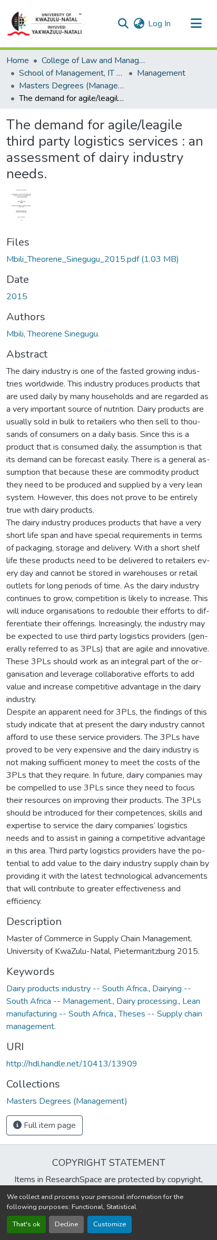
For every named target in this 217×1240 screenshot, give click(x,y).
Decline (66, 1224)
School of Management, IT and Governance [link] (71, 73)
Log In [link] (159, 23)
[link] (108, 259)
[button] (44, 24)
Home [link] (17, 60)
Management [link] (161, 73)
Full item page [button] (49, 1125)
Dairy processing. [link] (147, 1001)
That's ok (26, 1224)
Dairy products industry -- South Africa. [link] (77, 988)
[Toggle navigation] (196, 24)
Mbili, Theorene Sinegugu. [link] (53, 334)
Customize (109, 1224)
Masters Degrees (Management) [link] (71, 86)
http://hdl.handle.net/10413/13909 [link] (71, 1064)
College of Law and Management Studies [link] (94, 60)
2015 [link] (16, 296)
